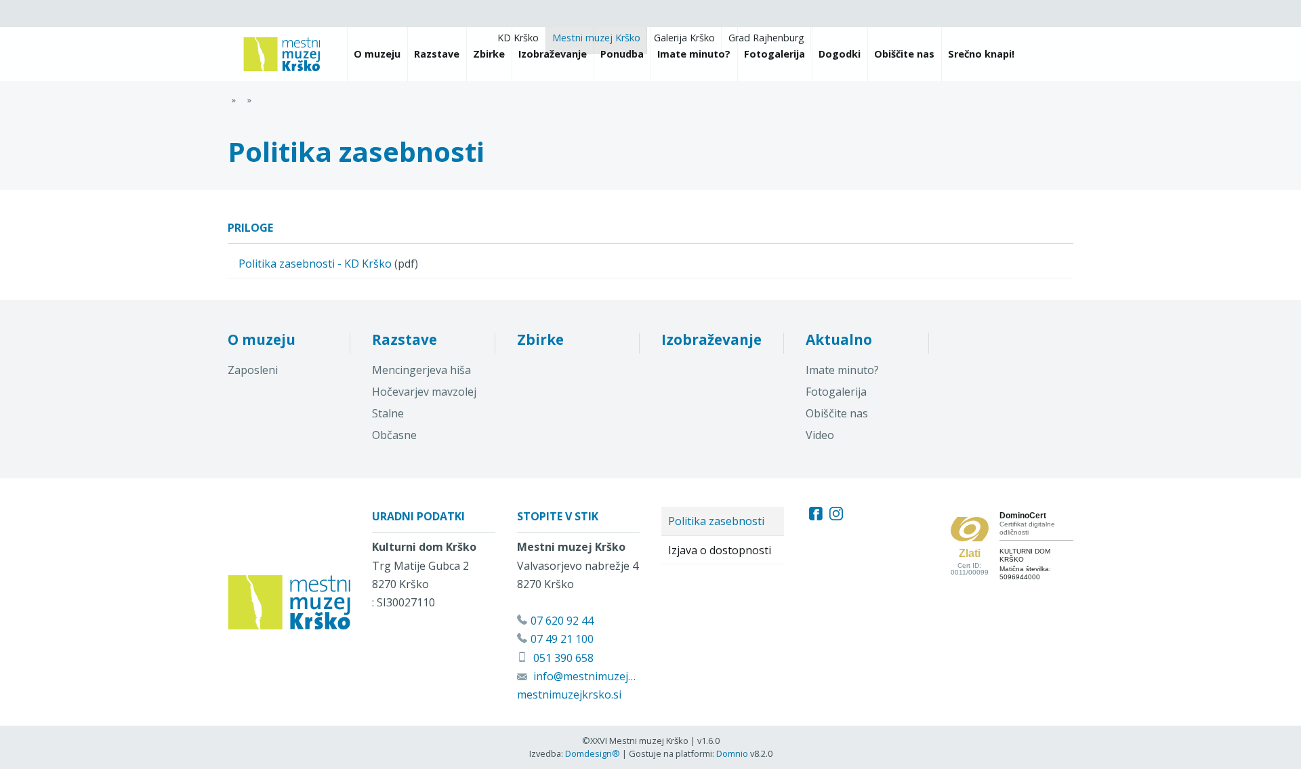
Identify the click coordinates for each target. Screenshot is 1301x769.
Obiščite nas (837, 413)
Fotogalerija (836, 391)
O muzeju (261, 339)
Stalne (388, 413)
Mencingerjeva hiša (421, 369)
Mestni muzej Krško (596, 37)
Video (820, 435)
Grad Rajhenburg (766, 37)
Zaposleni (253, 369)
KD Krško (518, 37)
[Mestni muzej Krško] (282, 54)
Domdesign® (592, 753)
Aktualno (839, 339)
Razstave (404, 339)
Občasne (394, 435)
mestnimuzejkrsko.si (569, 694)
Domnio (732, 753)
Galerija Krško (684, 37)
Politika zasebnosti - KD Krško (315, 263)
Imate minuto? (842, 369)
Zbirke (540, 339)
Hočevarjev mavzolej (424, 391)
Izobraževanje (711, 339)
